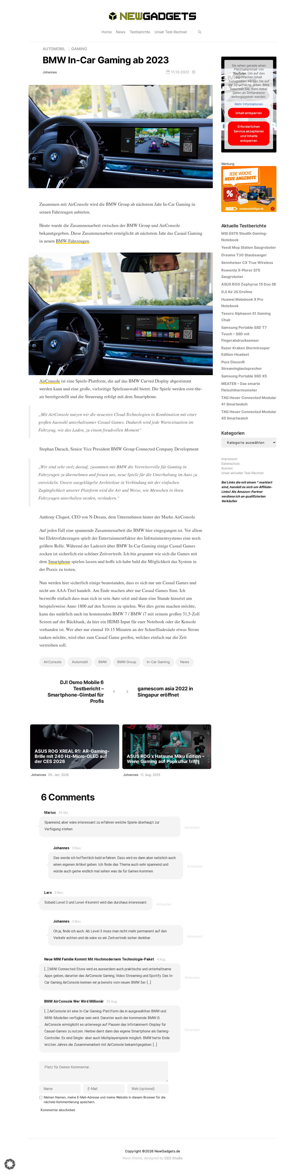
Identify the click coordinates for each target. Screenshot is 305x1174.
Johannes (50, 72)
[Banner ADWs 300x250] (248, 190)
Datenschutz (230, 463)
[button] (10, 1164)
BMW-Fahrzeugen (72, 241)
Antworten (192, 827)
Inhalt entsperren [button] (249, 113)
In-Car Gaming (158, 662)
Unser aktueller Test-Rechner (242, 473)
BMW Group (126, 662)
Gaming (79, 49)
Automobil (54, 49)
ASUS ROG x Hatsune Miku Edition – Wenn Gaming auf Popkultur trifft (165, 759)
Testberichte (140, 32)
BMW (102, 662)
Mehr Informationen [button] (249, 104)
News (120, 32)
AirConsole (49, 381)
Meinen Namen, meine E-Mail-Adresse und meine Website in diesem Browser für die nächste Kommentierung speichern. (104, 1099)
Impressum (229, 459)
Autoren (227, 468)
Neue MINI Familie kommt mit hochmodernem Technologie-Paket (99, 959)
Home (106, 32)
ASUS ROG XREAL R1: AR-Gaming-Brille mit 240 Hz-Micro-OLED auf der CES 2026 (72, 756)
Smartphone (59, 561)
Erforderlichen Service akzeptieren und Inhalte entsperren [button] (249, 133)
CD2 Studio (173, 1158)
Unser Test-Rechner (171, 32)
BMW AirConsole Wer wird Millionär (74, 1001)
